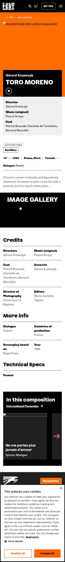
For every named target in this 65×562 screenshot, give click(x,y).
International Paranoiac (22, 406)
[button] (32, 541)
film (11, 17)
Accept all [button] (47, 553)
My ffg (48, 6)
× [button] (61, 488)
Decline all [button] (18, 553)
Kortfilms (11, 150)
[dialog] (32, 523)
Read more (32, 537)
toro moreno (25, 17)
